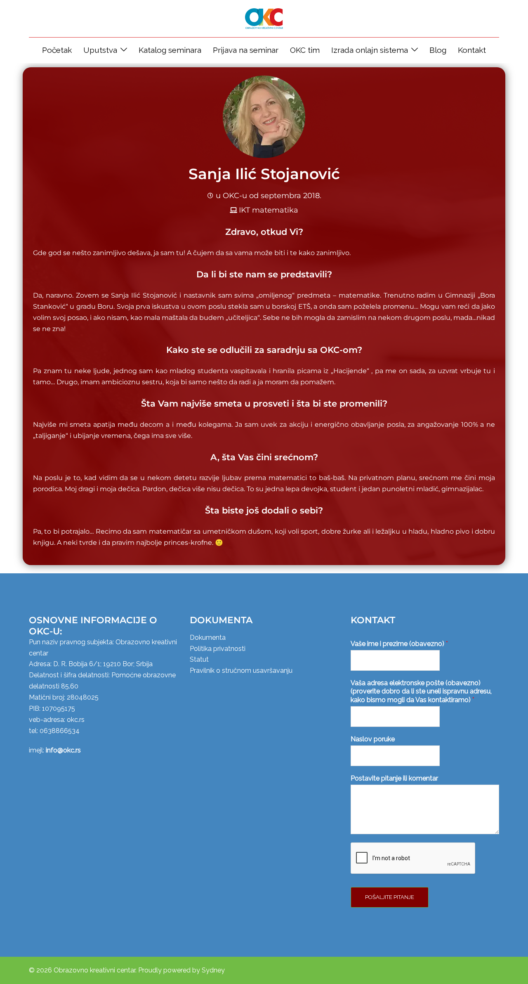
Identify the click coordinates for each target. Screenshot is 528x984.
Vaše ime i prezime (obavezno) (399, 644)
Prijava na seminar (245, 49)
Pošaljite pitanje (389, 897)
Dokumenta (208, 637)
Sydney (213, 970)
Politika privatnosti (217, 649)
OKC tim (305, 49)
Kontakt (472, 49)
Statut (199, 659)
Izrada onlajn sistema (369, 49)
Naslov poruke (373, 739)
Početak (57, 49)
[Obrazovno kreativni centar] (264, 18)
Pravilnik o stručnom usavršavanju (241, 670)
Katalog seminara (170, 49)
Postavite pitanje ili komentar (394, 778)
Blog (437, 49)
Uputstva (100, 49)
